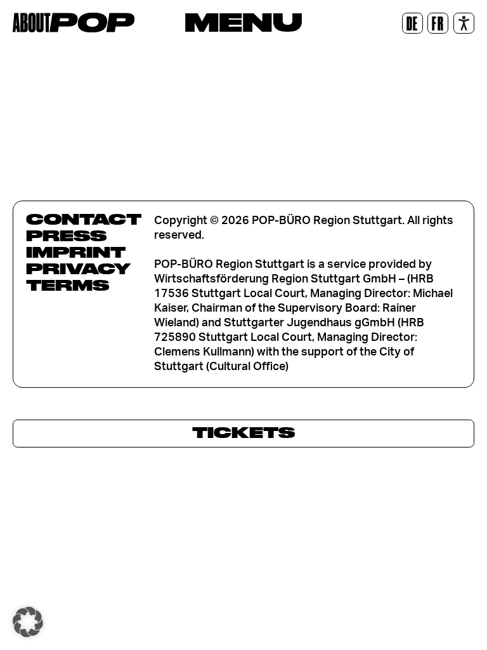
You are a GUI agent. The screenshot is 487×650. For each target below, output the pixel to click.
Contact (83, 219)
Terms (67, 285)
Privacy (78, 268)
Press (66, 235)
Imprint (76, 252)
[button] (28, 622)
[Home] (73, 22)
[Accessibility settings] (464, 23)
